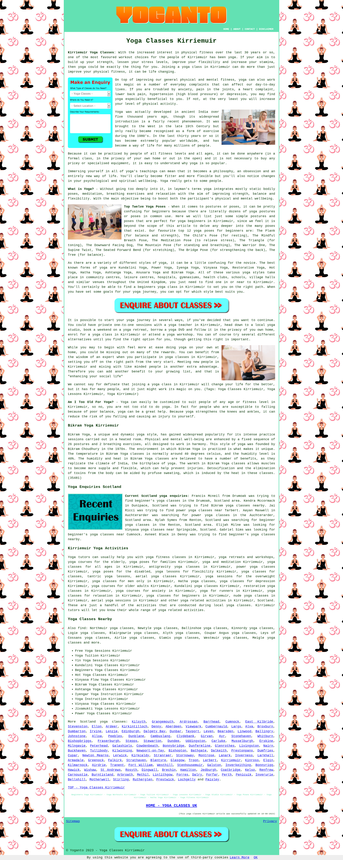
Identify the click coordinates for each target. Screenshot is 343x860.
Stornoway (185, 755)
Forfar (212, 774)
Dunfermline (199, 746)
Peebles (115, 736)
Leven (208, 731)
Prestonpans (242, 750)
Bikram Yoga (183, 272)
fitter (171, 176)
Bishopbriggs (79, 741)
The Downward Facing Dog (109, 245)
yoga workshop (180, 334)
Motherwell (99, 779)
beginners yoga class (157, 287)
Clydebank (185, 736)
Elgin (268, 760)
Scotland (265, 600)
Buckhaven (77, 750)
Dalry (197, 774)
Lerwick (120, 755)
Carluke (218, 741)
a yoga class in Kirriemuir (173, 384)
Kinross (252, 760)
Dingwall (149, 770)
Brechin (169, 770)
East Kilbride (259, 721)
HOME (226, 29)
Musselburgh (242, 741)
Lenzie (112, 731)
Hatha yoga (188, 581)
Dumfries (265, 750)
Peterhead (99, 746)
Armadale (76, 760)
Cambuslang (160, 736)
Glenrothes (225, 746)
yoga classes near (107, 534)
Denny (156, 726)
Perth (227, 774)
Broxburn (265, 726)
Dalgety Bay (154, 731)
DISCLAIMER (266, 29)
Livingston (249, 746)
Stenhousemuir (190, 765)
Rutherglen (142, 779)
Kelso (250, 770)
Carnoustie (78, 774)
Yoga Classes (106, 670)
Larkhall (265, 755)
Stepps (131, 741)
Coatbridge (230, 770)
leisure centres (138, 277)
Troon (193, 760)
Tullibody (99, 750)
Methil (143, 774)
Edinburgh (130, 731)
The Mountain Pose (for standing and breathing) (183, 245)
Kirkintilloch (134, 726)
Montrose (206, 755)
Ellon (97, 726)
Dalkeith (219, 750)
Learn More (239, 857)
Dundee (173, 741)
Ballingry (264, 731)
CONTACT (250, 29)
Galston (214, 765)
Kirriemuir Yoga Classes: (92, 52)
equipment (120, 163)
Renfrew (266, 770)
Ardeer (112, 726)
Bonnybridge (173, 746)
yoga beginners (191, 221)
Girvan (207, 736)
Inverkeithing (238, 765)
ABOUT (236, 29)
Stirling (121, 779)
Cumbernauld (216, 726)
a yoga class (190, 67)
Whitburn (265, 736)
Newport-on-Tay (150, 750)
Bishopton (177, 750)
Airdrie (99, 765)
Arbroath (125, 774)
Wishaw (90, 770)
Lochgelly (187, 779)
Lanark (225, 755)
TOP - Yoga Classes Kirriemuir (96, 787)
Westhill (165, 765)
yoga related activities (203, 600)
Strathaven (136, 760)
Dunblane (136, 736)
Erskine (266, 741)
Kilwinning (122, 750)
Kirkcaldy (140, 755)
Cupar (73, 755)
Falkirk (115, 760)
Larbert (210, 760)
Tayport (192, 731)
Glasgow (177, 760)
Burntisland (102, 774)
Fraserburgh (108, 741)
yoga (232, 57)
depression (236, 94)
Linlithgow (162, 774)
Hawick (74, 770)
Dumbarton (77, 731)
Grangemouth (162, 721)
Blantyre (158, 760)
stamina (266, 62)
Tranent (117, 765)
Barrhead (211, 721)
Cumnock (232, 721)
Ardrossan (188, 721)
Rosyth (131, 770)
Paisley (212, 779)
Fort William (140, 765)
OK (256, 857)
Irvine (95, 731)
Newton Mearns (95, 755)
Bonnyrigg (264, 765)
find (82, 628)
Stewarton (152, 741)
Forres (182, 774)
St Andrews (111, 770)
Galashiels (122, 746)
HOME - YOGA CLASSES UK (171, 805)
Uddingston (195, 741)
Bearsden (225, 731)
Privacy (270, 821)
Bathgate (199, 750)
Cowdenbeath (147, 746)
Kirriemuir (231, 760)
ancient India (195, 112)
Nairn (268, 746)
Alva (249, 726)
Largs (236, 726)
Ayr (222, 736)
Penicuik (244, 774)
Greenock (96, 760)
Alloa (97, 736)
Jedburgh (208, 770)
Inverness (244, 755)
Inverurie (264, 774)
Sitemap (73, 821)
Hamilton (188, 770)
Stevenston (78, 726)
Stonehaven (241, 736)
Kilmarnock (78, 765)
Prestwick (165, 779)
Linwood (244, 731)
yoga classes (113, 721)
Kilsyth (139, 721)
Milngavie (77, 746)
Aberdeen (173, 726)
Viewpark (193, 726)
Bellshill (77, 779)
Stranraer (163, 755)
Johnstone (77, 736)
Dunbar (176, 731)
